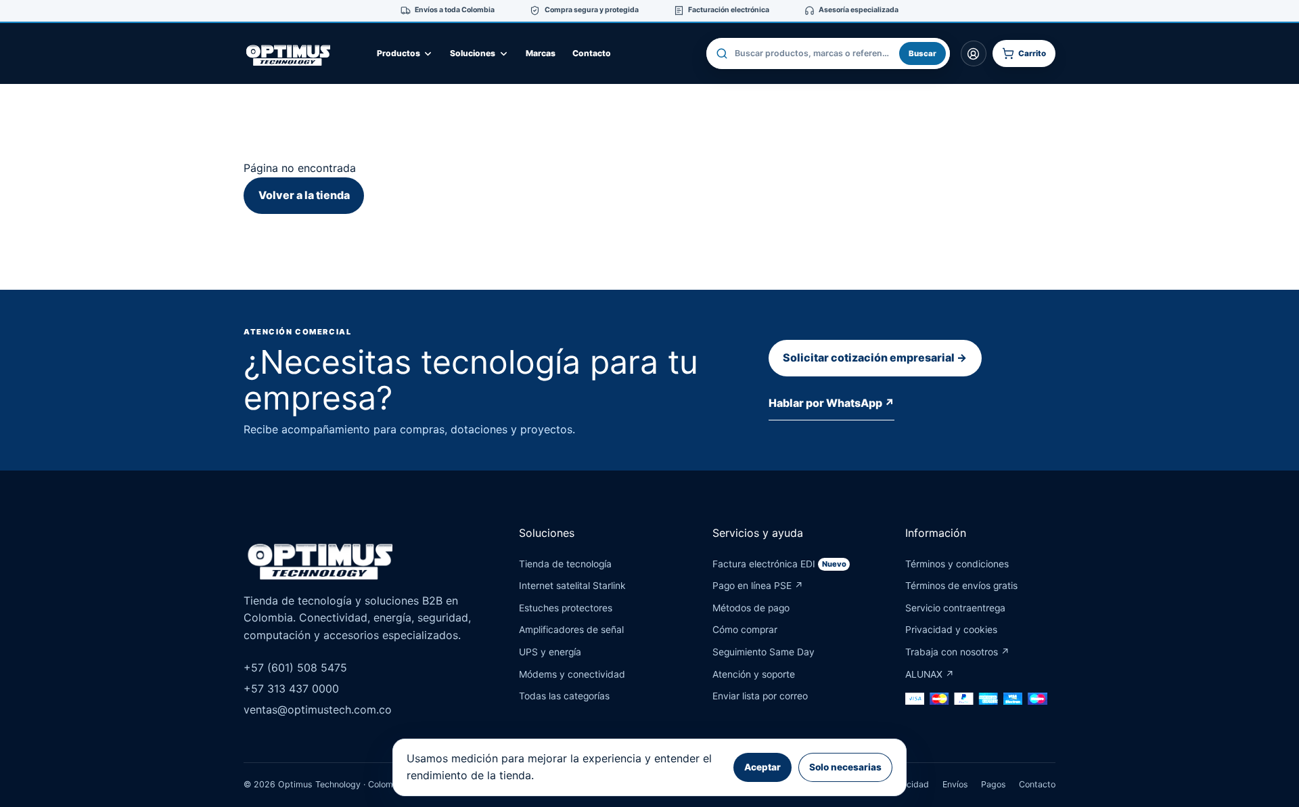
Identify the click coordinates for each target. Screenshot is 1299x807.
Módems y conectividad (572, 674)
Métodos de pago (751, 608)
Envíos (955, 784)
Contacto (591, 53)
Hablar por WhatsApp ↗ (831, 403)
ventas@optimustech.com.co (318, 709)
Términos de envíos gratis (961, 585)
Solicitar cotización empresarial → (875, 357)
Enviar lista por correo (760, 696)
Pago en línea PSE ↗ (757, 585)
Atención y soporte (753, 674)
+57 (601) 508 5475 (295, 667)
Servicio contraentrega (955, 608)
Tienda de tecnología (565, 564)
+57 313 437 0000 (291, 688)
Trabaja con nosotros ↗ (957, 652)
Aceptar (762, 767)
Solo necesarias (845, 767)
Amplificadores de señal (571, 629)
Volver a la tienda (304, 195)
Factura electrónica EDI (779, 564)
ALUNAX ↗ (929, 674)
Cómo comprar (744, 629)
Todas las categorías (564, 696)
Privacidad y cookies (951, 629)
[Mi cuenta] (973, 53)
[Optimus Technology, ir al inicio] (301, 53)
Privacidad (907, 784)
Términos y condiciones (957, 564)
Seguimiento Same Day (763, 652)
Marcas (540, 53)
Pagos (993, 784)
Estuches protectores (565, 608)
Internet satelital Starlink (572, 585)
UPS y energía (550, 652)
